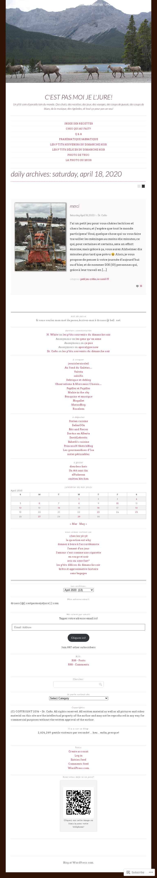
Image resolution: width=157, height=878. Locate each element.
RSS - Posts (79, 660)
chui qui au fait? (56, 4)
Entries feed (78, 759)
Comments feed (78, 763)
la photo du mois (79, 160)
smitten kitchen (78, 478)
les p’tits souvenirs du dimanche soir (78, 144)
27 (39, 516)
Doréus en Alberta (78, 433)
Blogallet (78, 400)
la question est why (78, 540)
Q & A (72, 4)
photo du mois (137, 4)
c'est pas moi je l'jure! (78, 97)
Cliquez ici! (78, 637)
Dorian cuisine (78, 421)
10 (117, 503)
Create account (78, 751)
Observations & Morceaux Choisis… (78, 384)
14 (59, 508)
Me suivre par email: (79, 614)
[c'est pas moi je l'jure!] (78, 42)
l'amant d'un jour (79, 548)
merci (74, 206)
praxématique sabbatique (78, 139)
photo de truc (115, 4)
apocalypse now (88, 347)
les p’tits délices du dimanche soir (78, 149)
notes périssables (78, 454)
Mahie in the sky (78, 392)
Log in (79, 755)
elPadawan (78, 474)
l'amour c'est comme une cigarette (78, 552)
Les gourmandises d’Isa (78, 450)
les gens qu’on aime (88, 339)
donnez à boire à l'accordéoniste (78, 544)
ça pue (88, 343)
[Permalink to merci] (40, 237)
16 (98, 508)
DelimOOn (78, 425)
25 (136, 512)
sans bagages (78, 573)
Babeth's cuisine (78, 441)
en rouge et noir (78, 556)
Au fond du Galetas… (78, 367)
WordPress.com (78, 768)
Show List (143, 186)
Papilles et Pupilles (78, 388)
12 (20, 508)
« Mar (73, 523)
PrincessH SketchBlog (78, 446)
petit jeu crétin (88, 279)
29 (79, 516)
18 (141, 286)
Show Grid (139, 186)
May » (83, 523)
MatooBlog (78, 404)
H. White (52, 334)
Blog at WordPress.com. (78, 862)
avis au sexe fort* (78, 560)
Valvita (78, 371)
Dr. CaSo (102, 215)
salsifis (78, 375)
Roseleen (78, 408)
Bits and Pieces (78, 429)
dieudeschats (78, 466)
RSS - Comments (78, 664)
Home (39, 4)
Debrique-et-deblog (78, 380)
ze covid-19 (103, 279)
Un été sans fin (78, 470)
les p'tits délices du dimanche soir (78, 564)
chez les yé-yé (78, 536)
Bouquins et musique (78, 396)
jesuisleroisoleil (78, 363)
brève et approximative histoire (78, 569)
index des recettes (90, 4)
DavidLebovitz (78, 437)
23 (98, 512)
